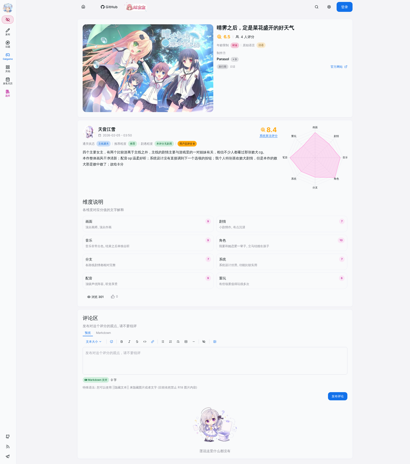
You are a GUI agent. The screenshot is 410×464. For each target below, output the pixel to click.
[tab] (88, 332)
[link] (8, 32)
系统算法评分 (269, 135)
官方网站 (337, 66)
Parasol (227, 59)
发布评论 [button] (338, 396)
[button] (83, 7)
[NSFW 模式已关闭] (8, 19)
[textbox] (215, 361)
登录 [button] (344, 7)
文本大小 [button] (92, 341)
